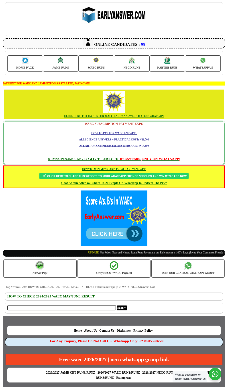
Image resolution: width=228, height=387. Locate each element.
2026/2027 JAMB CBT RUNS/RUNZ (70, 372)
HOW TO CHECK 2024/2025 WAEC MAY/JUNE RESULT (51, 296)
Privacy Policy (143, 330)
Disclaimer (124, 330)
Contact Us (106, 330)
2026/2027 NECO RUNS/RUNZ (163, 372)
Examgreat (123, 377)
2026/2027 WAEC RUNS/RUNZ (119, 372)
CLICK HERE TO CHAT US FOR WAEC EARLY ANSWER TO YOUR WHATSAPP (114, 116)
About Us (90, 330)
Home (78, 330)
